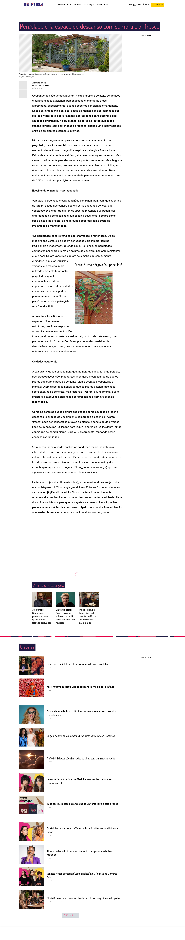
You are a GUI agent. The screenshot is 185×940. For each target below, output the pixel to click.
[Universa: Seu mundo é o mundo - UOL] (33, 4)
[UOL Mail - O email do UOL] (137, 4)
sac (130, 5)
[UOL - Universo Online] (45, 4)
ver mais (68, 915)
